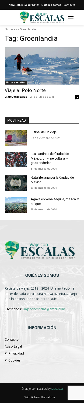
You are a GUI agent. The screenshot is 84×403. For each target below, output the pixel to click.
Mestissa (57, 389)
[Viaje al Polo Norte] (42, 66)
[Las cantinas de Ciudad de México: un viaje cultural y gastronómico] (16, 159)
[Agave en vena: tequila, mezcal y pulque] (16, 205)
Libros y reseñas (16, 82)
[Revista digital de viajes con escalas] (42, 17)
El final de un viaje (44, 132)
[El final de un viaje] (16, 138)
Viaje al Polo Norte (25, 90)
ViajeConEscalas (16, 96)
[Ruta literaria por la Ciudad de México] (16, 183)
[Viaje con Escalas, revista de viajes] (42, 250)
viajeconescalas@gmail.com (44, 309)
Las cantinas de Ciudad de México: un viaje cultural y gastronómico (50, 158)
